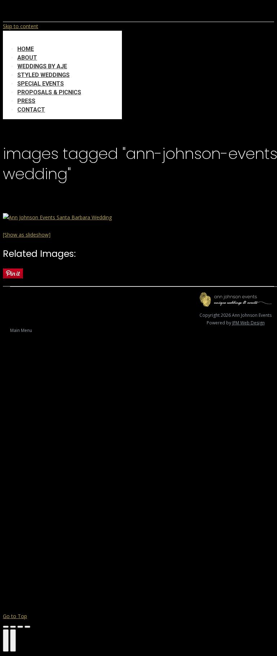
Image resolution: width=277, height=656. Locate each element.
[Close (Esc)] (6, 627)
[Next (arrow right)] (13, 640)
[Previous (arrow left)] (6, 640)
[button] (62, 38)
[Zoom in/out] (27, 627)
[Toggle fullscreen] (20, 627)
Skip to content (20, 26)
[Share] (13, 627)
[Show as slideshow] (26, 234)
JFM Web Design (248, 323)
